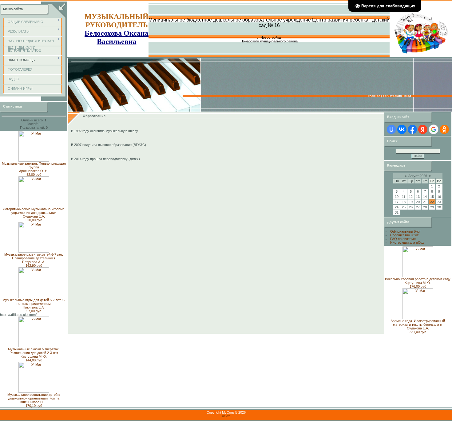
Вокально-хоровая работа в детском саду (417, 279)
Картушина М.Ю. (34, 356)
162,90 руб (34, 265)
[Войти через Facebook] (412, 129)
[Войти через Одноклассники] (444, 129)
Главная (374, 95)
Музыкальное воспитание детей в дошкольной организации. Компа (33, 396)
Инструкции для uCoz (407, 242)
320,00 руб (34, 220)
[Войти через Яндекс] (422, 129)
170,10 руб (34, 405)
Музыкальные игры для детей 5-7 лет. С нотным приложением (33, 301)
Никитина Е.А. (34, 307)
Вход (407, 95)
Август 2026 (417, 176)
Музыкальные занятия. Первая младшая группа (34, 165)
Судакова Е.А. (34, 216)
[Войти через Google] (433, 129)
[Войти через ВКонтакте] (401, 129)
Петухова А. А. (33, 262)
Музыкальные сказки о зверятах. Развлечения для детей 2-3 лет (34, 351)
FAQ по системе (403, 239)
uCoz (226, 416)
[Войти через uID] (391, 129)
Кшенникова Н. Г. (33, 402)
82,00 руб (33, 174)
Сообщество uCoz (404, 235)
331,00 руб (418, 332)
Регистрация (392, 95)
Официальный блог (405, 231)
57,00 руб (33, 311)
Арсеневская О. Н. (33, 171)
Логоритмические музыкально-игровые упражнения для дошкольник (34, 210)
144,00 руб (34, 360)
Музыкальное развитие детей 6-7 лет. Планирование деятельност (33, 256)
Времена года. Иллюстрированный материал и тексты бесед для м (418, 322)
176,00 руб (418, 286)
